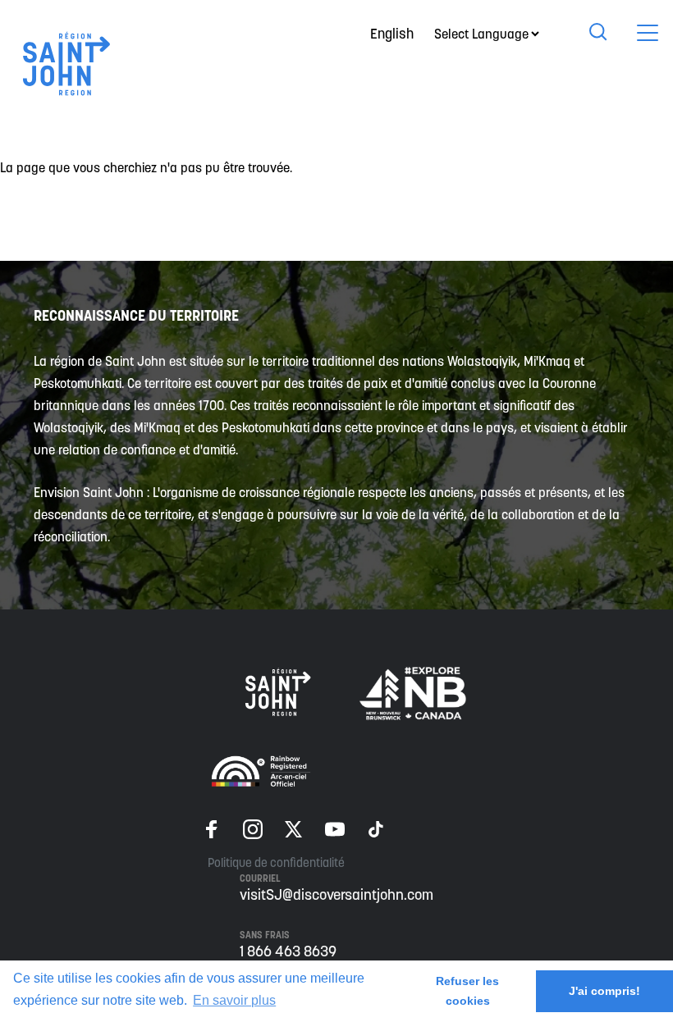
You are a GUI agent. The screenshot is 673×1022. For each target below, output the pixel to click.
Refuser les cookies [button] (467, 990)
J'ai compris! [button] (604, 990)
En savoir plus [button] (234, 1000)
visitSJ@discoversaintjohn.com (336, 894)
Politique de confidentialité (276, 862)
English (392, 34)
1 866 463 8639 (288, 951)
